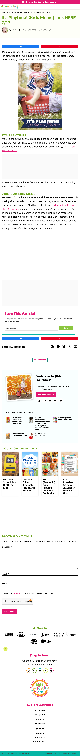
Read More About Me (46, 394)
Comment (7, 547)
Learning (40, 723)
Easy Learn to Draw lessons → (46, 2)
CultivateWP (74, 753)
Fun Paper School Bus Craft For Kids (9, 483)
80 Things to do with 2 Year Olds (65, 419)
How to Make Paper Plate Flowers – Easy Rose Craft (18, 421)
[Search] (73, 6)
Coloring (40, 715)
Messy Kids (13, 209)
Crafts (40, 719)
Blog (8, 12)
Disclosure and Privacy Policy (52, 753)
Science (40, 729)
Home (3, 12)
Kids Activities (17, 12)
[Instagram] (39, 400)
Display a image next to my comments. (29, 594)
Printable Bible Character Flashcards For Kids (29, 485)
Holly (13, 30)
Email (5, 583)
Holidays (40, 738)
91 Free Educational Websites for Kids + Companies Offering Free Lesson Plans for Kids (42, 424)
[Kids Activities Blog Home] (9, 6)
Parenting (40, 733)
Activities (40, 711)
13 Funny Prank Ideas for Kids (41, 435)
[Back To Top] (5, 649)
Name (5, 574)
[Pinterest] (61, 400)
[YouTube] (44, 400)
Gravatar (19, 594)
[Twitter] (55, 400)
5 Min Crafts (40, 742)
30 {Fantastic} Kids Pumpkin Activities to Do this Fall (49, 486)
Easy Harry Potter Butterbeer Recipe (19, 435)
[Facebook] (50, 400)
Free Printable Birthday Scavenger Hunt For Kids (68, 486)
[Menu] (77, 6)
